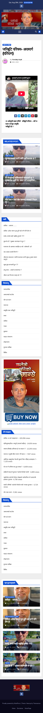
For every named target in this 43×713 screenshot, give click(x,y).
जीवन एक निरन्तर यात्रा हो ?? (13, 275)
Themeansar (36, 703)
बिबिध (5, 352)
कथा (5, 315)
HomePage (28, 708)
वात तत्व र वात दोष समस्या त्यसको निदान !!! (21, 201)
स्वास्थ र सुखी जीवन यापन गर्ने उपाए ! (14, 454)
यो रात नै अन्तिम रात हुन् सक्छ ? (13, 467)
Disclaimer (20, 708)
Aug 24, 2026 (11, 603)
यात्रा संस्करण (8, 337)
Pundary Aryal (17, 59)
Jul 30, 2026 (11, 647)
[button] (36, 32)
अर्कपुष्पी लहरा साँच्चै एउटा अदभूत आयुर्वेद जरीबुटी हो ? (13, 124)
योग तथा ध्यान (8, 492)
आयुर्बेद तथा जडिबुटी (6, 44)
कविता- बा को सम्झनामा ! (11, 438)
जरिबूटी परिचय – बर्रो (29, 121)
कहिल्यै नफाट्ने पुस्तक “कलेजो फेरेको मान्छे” (16, 472)
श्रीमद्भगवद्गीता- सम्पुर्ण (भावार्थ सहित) (15, 443)
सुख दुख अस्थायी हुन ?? (11, 264)
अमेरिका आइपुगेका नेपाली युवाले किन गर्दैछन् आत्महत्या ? (20, 459)
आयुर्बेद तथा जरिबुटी (9, 310)
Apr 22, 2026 (11, 669)
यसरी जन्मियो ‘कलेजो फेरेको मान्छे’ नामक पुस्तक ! (18, 485)
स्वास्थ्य (6, 305)
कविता (5, 321)
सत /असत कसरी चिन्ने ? (11, 252)
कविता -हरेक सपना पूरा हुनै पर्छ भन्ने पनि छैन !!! (17, 231)
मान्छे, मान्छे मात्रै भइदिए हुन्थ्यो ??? (14, 236)
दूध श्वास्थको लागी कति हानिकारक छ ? (20, 158)
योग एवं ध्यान (7, 300)
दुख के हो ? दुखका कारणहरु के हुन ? (14, 241)
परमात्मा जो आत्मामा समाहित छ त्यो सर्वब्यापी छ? (18, 246)
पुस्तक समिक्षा (8, 347)
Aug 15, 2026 (11, 625)
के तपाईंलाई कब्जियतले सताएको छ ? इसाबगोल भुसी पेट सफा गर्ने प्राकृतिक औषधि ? (19, 180)
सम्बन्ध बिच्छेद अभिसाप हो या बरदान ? (15, 449)
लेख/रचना (6, 342)
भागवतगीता (7, 289)
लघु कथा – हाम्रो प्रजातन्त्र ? (13, 270)
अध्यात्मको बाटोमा (9, 294)
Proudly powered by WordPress (11, 703)
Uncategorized (10, 597)
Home (13, 708)
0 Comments (24, 603)
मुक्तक (5, 331)
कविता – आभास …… (10, 225)
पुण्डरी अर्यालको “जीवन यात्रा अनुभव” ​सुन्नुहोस (22, 424)
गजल (5, 326)
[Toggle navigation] (19, 31)
